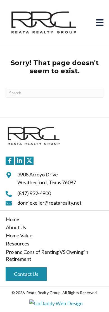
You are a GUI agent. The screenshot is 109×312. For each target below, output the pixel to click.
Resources (17, 243)
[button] (10, 161)
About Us (16, 227)
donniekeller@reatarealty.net (49, 203)
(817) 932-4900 (34, 193)
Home (12, 219)
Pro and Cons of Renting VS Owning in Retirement (47, 255)
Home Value (19, 235)
